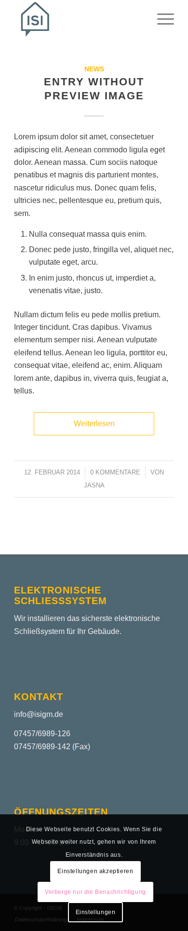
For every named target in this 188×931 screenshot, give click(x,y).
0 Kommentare (115, 472)
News (94, 69)
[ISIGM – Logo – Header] (78, 19)
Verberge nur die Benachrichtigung (95, 892)
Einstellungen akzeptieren (95, 871)
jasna (94, 485)
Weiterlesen (94, 423)
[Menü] (161, 19)
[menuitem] (161, 19)
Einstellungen (96, 912)
